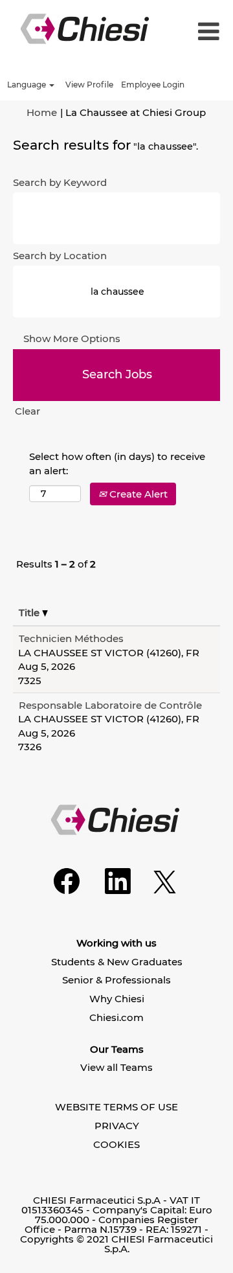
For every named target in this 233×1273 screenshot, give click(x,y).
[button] (207, 32)
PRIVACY (116, 1125)
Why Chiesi (116, 998)
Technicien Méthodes (71, 638)
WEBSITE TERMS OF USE (116, 1106)
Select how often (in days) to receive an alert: (117, 463)
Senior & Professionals (116, 979)
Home (42, 112)
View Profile (89, 84)
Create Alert (137, 494)
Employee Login (152, 84)
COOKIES (116, 1144)
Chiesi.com (116, 1017)
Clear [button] (27, 411)
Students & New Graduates (117, 961)
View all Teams (116, 1067)
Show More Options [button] (71, 338)
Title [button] (30, 612)
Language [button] (27, 84)
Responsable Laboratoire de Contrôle (110, 705)
